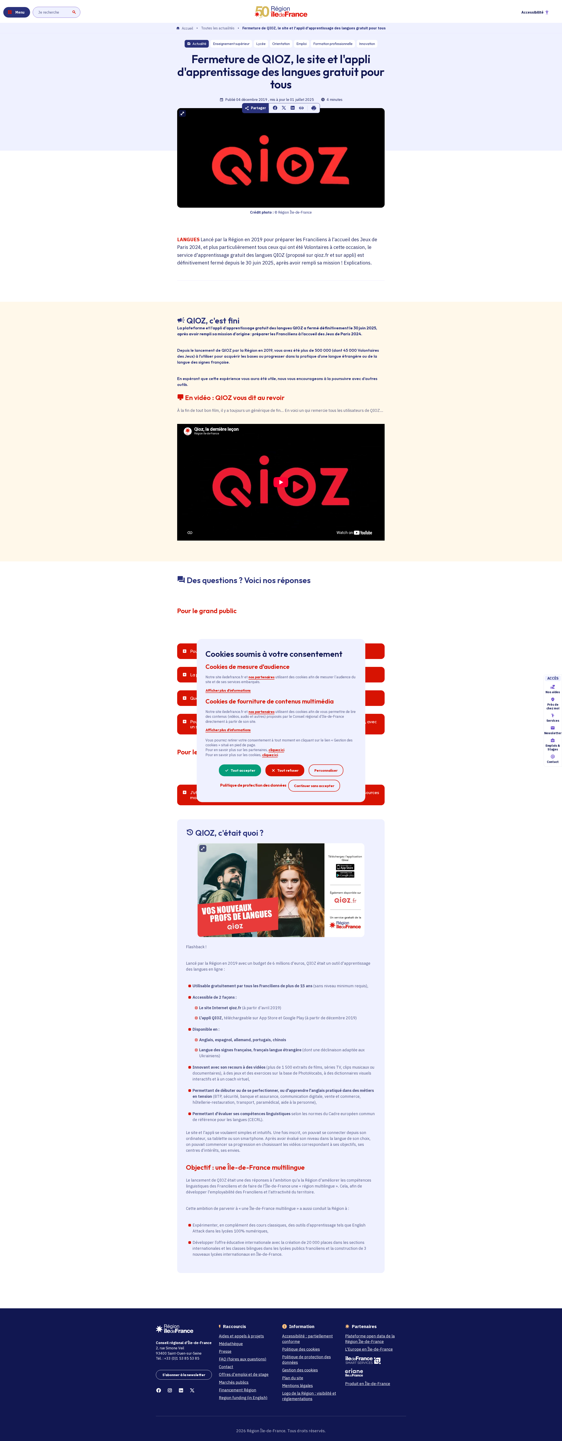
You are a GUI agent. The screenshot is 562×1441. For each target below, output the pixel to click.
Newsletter (553, 733)
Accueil (187, 28)
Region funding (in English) (243, 1397)
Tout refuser (288, 770)
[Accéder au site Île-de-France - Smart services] (373, 1360)
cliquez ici (276, 750)
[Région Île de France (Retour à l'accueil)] (281, 12)
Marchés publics (234, 1382)
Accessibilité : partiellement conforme (307, 1339)
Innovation (367, 43)
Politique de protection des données (306, 1359)
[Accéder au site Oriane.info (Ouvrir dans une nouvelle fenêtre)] (373, 1373)
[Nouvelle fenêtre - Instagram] (170, 1390)
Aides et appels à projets (241, 1336)
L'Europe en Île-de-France (369, 1349)
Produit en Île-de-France (367, 1383)
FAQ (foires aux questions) (242, 1359)
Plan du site (292, 1377)
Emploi (301, 43)
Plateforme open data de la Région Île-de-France (370, 1339)
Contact (553, 762)
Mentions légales (297, 1385)
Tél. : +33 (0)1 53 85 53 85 (177, 1358)
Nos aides (553, 692)
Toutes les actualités (217, 28)
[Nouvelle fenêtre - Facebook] (158, 1390)
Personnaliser (326, 770)
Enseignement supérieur (231, 43)
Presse (225, 1351)
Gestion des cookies (300, 1370)
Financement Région (237, 1390)
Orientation (281, 43)
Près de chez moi (552, 706)
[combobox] (56, 12)
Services (552, 721)
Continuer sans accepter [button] (314, 785)
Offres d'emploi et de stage (243, 1374)
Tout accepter (243, 770)
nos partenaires (261, 677)
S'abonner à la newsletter (183, 1375)
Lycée (261, 43)
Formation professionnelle (333, 43)
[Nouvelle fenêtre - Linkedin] (181, 1390)
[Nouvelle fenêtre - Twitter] (192, 1390)
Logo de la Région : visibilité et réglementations (309, 1396)
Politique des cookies (301, 1349)
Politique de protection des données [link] (253, 785)
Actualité (199, 43)
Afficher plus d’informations (228, 690)
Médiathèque (231, 1343)
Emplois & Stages (553, 747)
